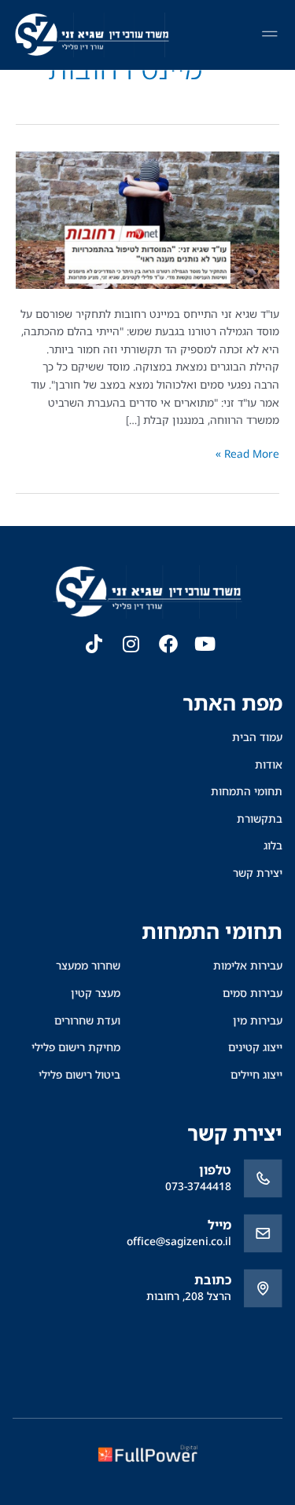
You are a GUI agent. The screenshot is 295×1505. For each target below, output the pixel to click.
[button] (269, 35)
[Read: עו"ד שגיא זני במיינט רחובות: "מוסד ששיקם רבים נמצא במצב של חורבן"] (147, 218)
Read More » (247, 453)
